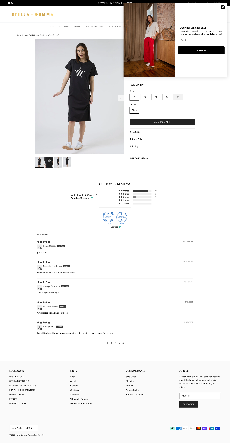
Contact (74, 385)
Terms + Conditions (135, 394)
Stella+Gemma (21, 435)
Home (19, 35)
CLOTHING (64, 26)
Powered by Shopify (36, 435)
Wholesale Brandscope (81, 403)
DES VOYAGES (16, 376)
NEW (52, 26)
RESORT (13, 399)
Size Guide (135, 132)
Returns (129, 385)
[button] (124, 191)
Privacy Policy (132, 390)
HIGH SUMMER (16, 394)
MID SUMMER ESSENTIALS (22, 390)
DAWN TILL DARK (17, 403)
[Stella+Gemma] (32, 14)
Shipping (134, 146)
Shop (72, 376)
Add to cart (162, 122)
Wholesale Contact (79, 399)
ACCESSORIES (114, 26)
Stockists (74, 394)
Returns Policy (137, 139)
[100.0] (108, 217)
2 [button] (111, 343)
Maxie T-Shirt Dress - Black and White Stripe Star (42, 35)
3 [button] (115, 343)
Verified (114, 227)
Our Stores (75, 390)
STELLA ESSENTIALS (94, 26)
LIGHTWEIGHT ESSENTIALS (22, 385)
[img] (43, 242)
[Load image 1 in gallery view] (79, 96)
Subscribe (188, 404)
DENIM (77, 26)
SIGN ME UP (201, 50)
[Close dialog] (223, 7)
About (73, 381)
